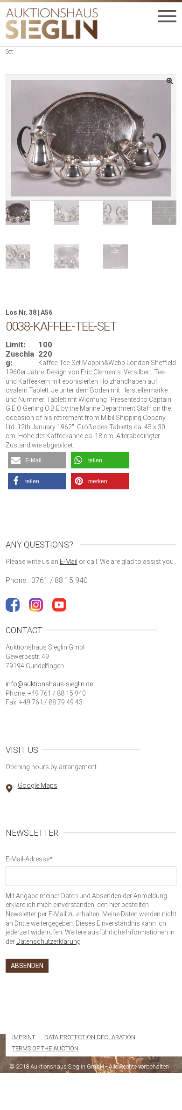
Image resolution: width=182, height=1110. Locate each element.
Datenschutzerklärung (48, 941)
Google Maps (37, 785)
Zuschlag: (20, 359)
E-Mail (68, 561)
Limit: (15, 344)
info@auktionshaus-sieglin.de (49, 684)
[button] (37, 460)
